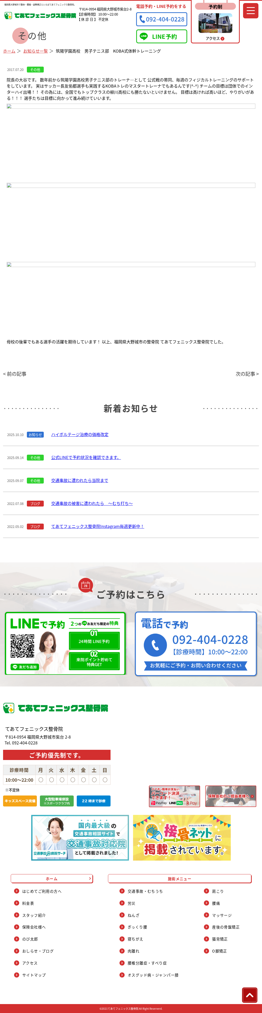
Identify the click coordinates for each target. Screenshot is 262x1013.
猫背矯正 (220, 939)
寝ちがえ (136, 939)
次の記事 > (247, 373)
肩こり (218, 891)
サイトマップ (34, 975)
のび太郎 (30, 939)
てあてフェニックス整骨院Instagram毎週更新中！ (97, 526)
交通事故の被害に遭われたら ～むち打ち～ (92, 503)
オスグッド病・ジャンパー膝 (153, 975)
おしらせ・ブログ (38, 951)
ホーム (9, 51)
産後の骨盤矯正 (226, 927)
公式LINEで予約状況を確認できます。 (86, 457)
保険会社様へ (34, 927)
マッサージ (222, 915)
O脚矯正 (219, 951)
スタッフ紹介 (34, 915)
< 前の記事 (14, 373)
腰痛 (216, 903)
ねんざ (133, 915)
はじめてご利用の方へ (42, 891)
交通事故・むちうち (145, 891)
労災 (132, 903)
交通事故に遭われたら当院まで (79, 480)
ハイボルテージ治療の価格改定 (79, 434)
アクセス (30, 963)
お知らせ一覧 (35, 51)
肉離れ (133, 951)
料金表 (28, 903)
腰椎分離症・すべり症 (147, 963)
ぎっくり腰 (137, 927)
